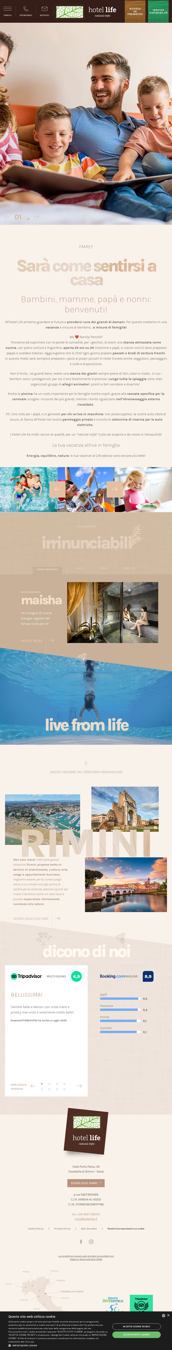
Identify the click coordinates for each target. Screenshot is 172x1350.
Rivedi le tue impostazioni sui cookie (126, 1228)
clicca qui (29, 1341)
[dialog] (86, 1330)
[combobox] (163, 1315)
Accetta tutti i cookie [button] (136, 1334)
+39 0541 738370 (88, 1214)
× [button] (168, 1315)
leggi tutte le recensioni (19, 1086)
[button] (58, 1345)
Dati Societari (89, 1228)
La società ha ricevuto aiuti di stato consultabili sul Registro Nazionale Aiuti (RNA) (86, 1258)
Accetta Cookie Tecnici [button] (136, 1326)
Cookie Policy (36, 1228)
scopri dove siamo (84, 1183)
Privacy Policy (62, 1228)
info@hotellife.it (86, 1219)
